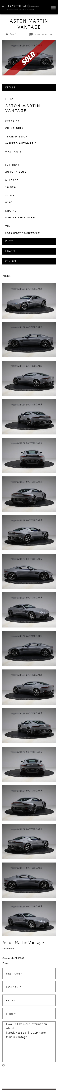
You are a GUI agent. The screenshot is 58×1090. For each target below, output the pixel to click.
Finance (10, 251)
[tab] (29, 87)
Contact (10, 261)
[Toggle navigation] (52, 8)
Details (10, 87)
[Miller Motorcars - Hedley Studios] (20, 7)
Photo (9, 241)
